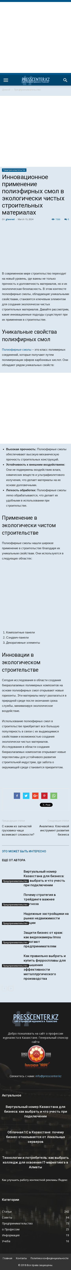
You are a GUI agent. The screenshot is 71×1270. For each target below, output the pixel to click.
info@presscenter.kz (48, 1076)
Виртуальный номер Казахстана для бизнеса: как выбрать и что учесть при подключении (35, 1111)
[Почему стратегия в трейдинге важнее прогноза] (12, 899)
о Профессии (11, 1229)
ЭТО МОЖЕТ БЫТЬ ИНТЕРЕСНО (24, 851)
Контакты (21, 1258)
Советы (7, 1217)
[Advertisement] (35, 37)
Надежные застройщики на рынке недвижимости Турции (46, 918)
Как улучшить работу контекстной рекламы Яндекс (34, 1179)
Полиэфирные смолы (16, 349)
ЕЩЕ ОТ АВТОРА (13, 860)
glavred (10, 219)
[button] (65, 80)
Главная (7, 1258)
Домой (6, 89)
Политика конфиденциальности (49, 1258)
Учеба (6, 1241)
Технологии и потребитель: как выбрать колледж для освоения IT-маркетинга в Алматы (35, 1162)
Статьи (7, 1211)
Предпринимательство (27, 89)
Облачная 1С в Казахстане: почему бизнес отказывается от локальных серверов (35, 1137)
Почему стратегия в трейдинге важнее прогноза (40, 899)
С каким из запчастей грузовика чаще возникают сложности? (18, 830)
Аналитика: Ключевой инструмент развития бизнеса (54, 830)
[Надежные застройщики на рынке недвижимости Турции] (12, 918)
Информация (11, 1235)
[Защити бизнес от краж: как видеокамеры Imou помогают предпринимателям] (12, 937)
